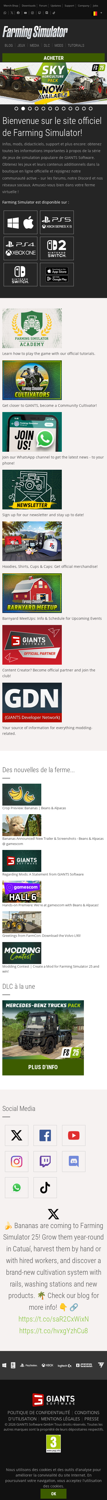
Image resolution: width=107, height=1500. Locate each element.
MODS (59, 45)
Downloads (29, 5)
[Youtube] (26, 12)
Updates (56, 5)
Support (69, 5)
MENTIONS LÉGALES (60, 1419)
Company (83, 5)
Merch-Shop (11, 5)
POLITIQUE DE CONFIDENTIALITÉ (39, 1412)
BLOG (9, 45)
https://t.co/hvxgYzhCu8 (53, 1330)
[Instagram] (33, 12)
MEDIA (34, 45)
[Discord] (47, 12)
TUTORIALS (76, 45)
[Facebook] (19, 12)
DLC (47, 45)
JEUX (21, 45)
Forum (43, 5)
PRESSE (91, 1419)
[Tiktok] (54, 12)
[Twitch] (40, 12)
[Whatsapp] (5, 12)
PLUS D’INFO (43, 1067)
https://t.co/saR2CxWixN (53, 1319)
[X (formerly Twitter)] (12, 13)
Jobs (95, 5)
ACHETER (54, 58)
